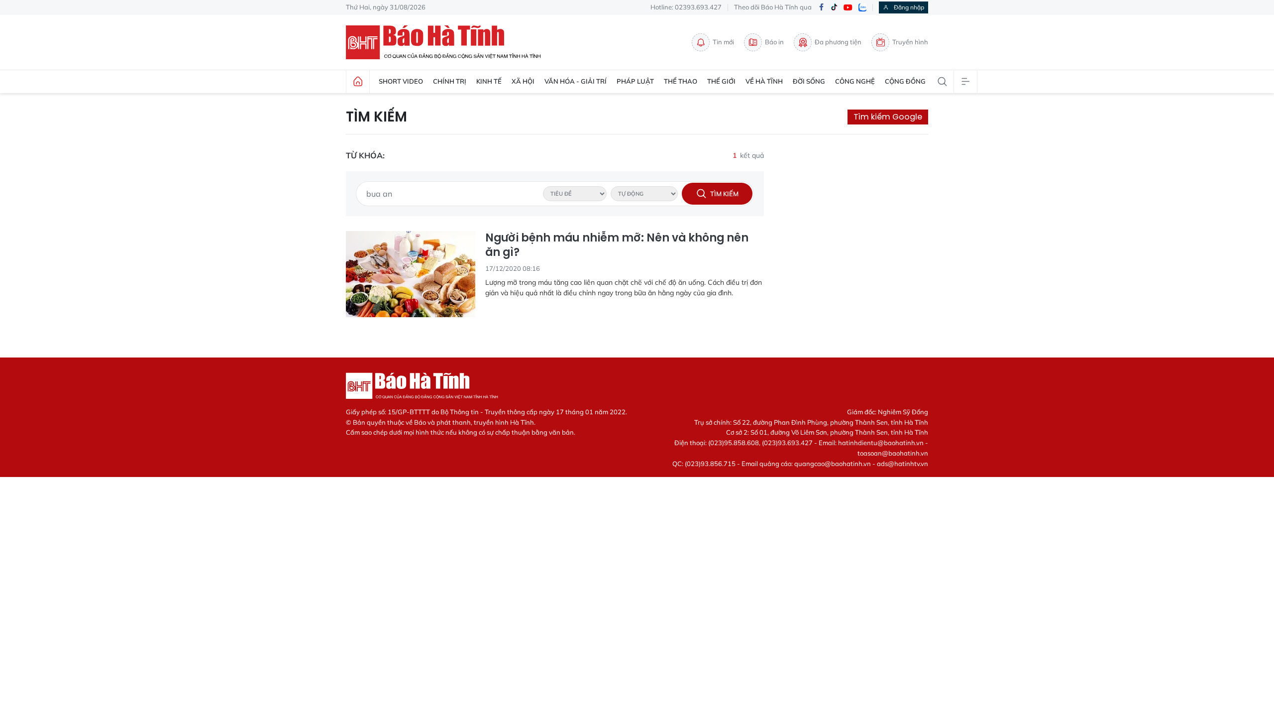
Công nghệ (855, 81)
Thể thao (680, 81)
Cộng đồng (905, 81)
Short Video (401, 81)
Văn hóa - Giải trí (575, 81)
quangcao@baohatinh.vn (832, 464)
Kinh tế (489, 81)
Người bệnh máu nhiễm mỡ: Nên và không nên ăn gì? (616, 245)
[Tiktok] (834, 7)
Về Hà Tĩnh (764, 81)
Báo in (774, 42)
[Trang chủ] (357, 81)
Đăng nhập (909, 7)
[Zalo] (862, 7)
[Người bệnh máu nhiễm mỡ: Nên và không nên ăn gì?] (410, 274)
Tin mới (723, 42)
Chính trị (449, 81)
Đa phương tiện (838, 42)
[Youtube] (848, 7)
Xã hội (523, 81)
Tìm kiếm (376, 117)
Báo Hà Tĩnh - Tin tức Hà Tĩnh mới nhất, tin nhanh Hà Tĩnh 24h (448, 42)
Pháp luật (635, 81)
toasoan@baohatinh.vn (892, 453)
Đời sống (809, 81)
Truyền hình (910, 42)
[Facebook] (821, 7)
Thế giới (721, 81)
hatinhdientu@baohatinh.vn (881, 443)
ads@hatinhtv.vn (902, 464)
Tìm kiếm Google (887, 116)
